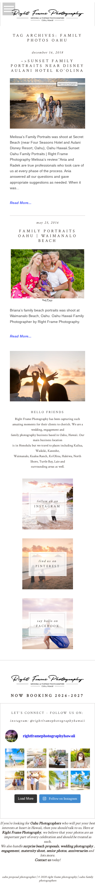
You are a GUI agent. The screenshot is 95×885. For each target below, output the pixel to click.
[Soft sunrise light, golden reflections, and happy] (36, 780)
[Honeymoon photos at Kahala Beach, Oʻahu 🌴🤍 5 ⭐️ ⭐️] (14, 758)
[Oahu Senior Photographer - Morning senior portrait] (80, 758)
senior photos (56, 850)
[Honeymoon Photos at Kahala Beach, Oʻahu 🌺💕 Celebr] (58, 780)
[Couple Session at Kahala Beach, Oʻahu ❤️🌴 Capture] (80, 780)
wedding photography (77, 846)
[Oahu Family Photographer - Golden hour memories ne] (14, 780)
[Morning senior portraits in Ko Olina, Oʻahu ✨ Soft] (58, 758)
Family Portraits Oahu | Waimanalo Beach (47, 236)
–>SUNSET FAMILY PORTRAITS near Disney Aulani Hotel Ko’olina (47, 66)
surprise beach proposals (41, 846)
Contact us (43, 859)
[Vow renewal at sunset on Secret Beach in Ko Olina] (36, 758)
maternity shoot (33, 850)
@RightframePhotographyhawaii (57, 721)
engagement (10, 850)
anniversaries (78, 850)
